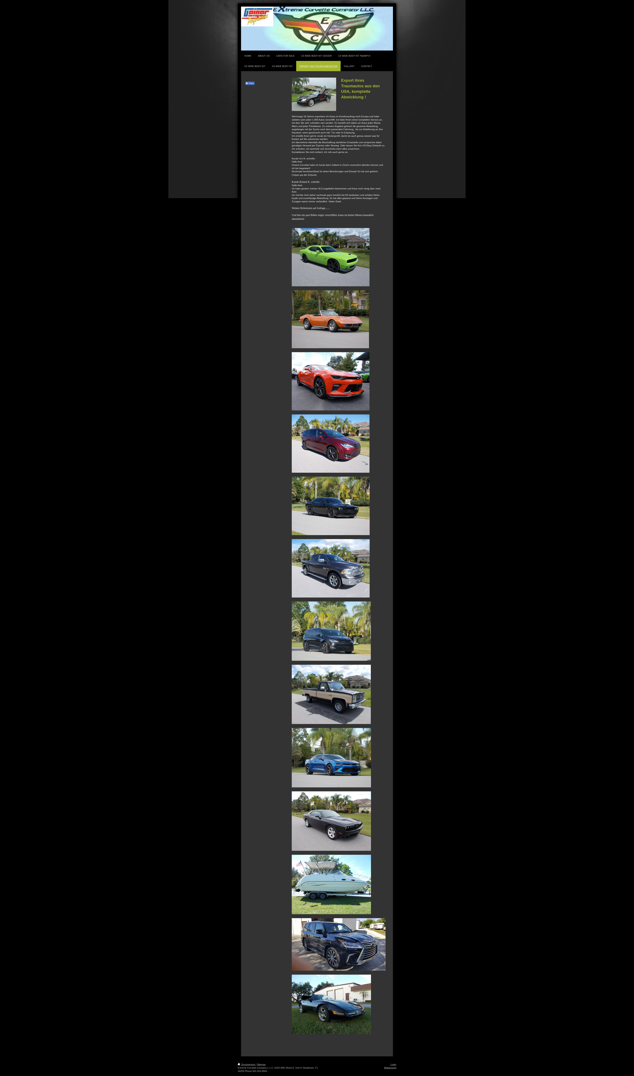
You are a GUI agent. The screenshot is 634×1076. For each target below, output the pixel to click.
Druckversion (248, 1064)
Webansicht (390, 1067)
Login (393, 1064)
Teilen (251, 83)
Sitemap (261, 1064)
